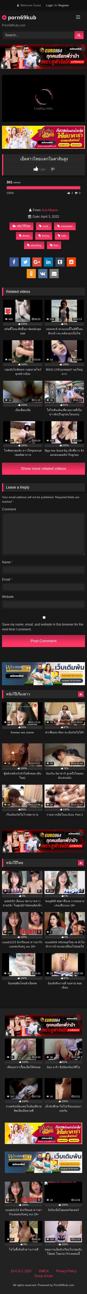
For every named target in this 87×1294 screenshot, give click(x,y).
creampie (67, 226)
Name (7, 562)
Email (7, 579)
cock (45, 226)
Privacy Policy (66, 1271)
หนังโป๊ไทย (23, 226)
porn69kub (21, 17)
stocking (36, 245)
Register (63, 5)
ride (63, 235)
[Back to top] (74, 1282)
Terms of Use (43, 1276)
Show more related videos (43, 468)
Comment (9, 509)
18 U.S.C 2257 (21, 1271)
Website (8, 596)
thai (55, 245)
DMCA (44, 1271)
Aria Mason (50, 210)
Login (49, 5)
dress (26, 235)
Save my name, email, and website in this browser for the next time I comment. (42, 627)
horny (45, 235)
